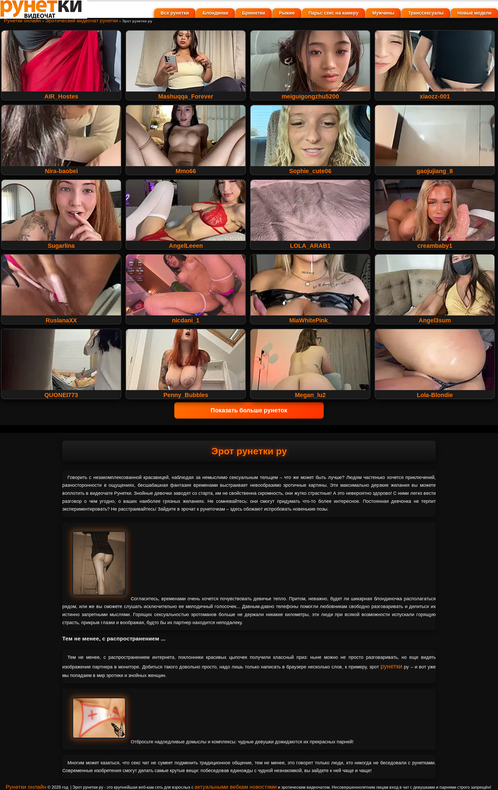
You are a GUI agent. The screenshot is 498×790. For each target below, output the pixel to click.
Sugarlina (61, 245)
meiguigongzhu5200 (310, 96)
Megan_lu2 (310, 395)
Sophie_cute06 (310, 171)
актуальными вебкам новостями (236, 787)
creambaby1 (434, 245)
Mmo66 (186, 171)
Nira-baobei (61, 171)
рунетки (391, 666)
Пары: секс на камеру (333, 13)
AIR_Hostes (61, 96)
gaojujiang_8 (435, 171)
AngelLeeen (186, 245)
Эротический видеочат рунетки (81, 20)
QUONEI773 (61, 395)
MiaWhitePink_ (310, 320)
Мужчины (383, 13)
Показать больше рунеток (249, 410)
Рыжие (287, 13)
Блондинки (215, 13)
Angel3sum (435, 320)
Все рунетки (175, 13)
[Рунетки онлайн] (43, 16)
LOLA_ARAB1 (310, 245)
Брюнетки (253, 13)
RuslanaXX (61, 320)
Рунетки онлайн (22, 20)
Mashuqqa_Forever (185, 96)
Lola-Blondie (435, 395)
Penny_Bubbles (185, 395)
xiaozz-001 (435, 96)
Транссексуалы (426, 13)
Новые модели (474, 13)
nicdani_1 (185, 320)
